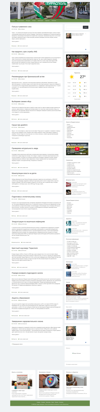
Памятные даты (70, 172)
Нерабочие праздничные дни (73, 169)
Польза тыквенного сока (21, 27)
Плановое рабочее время (73, 244)
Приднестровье (20, 20)
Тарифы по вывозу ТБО (72, 248)
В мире (34, 20)
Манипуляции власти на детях (24, 173)
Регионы (14, 215)
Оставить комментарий (23, 45)
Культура (69, 128)
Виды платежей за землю (72, 253)
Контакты (61, 402)
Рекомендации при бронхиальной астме (28, 77)
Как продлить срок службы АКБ (24, 52)
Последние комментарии (71, 364)
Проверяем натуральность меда (25, 148)
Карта (52, 402)
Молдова (28, 20)
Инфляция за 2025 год (72, 254)
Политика (69, 133)
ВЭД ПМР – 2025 (71, 256)
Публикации (40, 20)
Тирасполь (69, 211)
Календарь (48, 402)
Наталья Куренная (23, 323)
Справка (43, 402)
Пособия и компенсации (72, 251)
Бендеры (69, 202)
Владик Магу (22, 175)
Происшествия (70, 134)
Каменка (69, 208)
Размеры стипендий (71, 250)
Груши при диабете (19, 125)
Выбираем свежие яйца (21, 101)
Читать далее (17, 41)
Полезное (54, 20)
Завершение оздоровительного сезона (27, 321)
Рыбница (69, 213)
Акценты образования (21, 298)
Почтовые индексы (71, 168)
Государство (70, 125)
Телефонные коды (71, 167)
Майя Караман (22, 199)
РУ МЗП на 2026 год (71, 241)
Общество (15, 339)
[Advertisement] (36, 357)
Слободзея (69, 210)
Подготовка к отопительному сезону (26, 197)
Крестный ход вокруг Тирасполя (25, 248)
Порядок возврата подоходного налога (27, 273)
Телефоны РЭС (70, 164)
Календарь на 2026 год (72, 243)
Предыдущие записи (18, 344)
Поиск (85, 27)
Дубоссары (69, 207)
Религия (56, 402)
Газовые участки (70, 165)
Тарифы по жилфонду (72, 245)
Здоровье (47, 20)
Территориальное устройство (73, 174)
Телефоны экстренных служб (73, 162)
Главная (13, 20)
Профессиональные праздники (74, 171)
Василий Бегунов (23, 250)
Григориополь (70, 204)
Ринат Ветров (22, 275)
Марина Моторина (23, 224)
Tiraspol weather (77, 99)
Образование (15, 315)
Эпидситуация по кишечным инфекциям (28, 222)
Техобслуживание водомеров (73, 247)
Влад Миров (22, 54)
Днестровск (69, 205)
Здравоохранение (16, 242)
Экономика (15, 292)
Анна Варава (22, 29)
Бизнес (68, 124)
